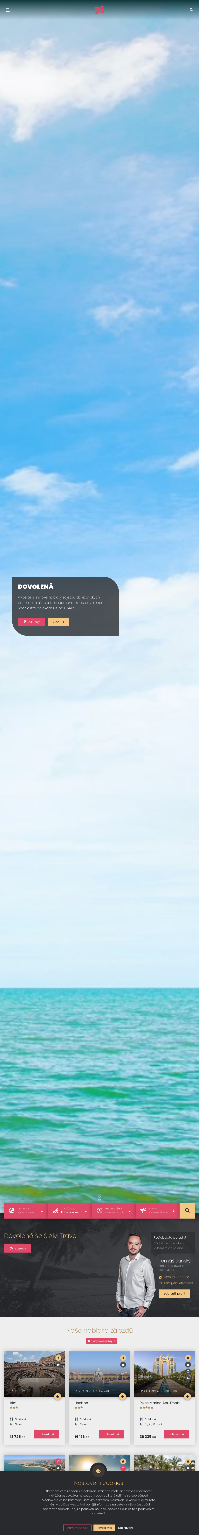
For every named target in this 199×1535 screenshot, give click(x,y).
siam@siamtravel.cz (178, 1283)
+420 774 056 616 (176, 1277)
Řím (13, 1402)
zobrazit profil (174, 1293)
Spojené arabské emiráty (157, 1391)
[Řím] (34, 1374)
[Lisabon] (99, 1374)
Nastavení (125, 1528)
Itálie (13, 1391)
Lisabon (81, 1402)
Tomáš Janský (175, 1261)
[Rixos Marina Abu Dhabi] (164, 1374)
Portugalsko (84, 1391)
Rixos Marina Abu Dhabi (160, 1402)
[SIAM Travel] (99, 10)
